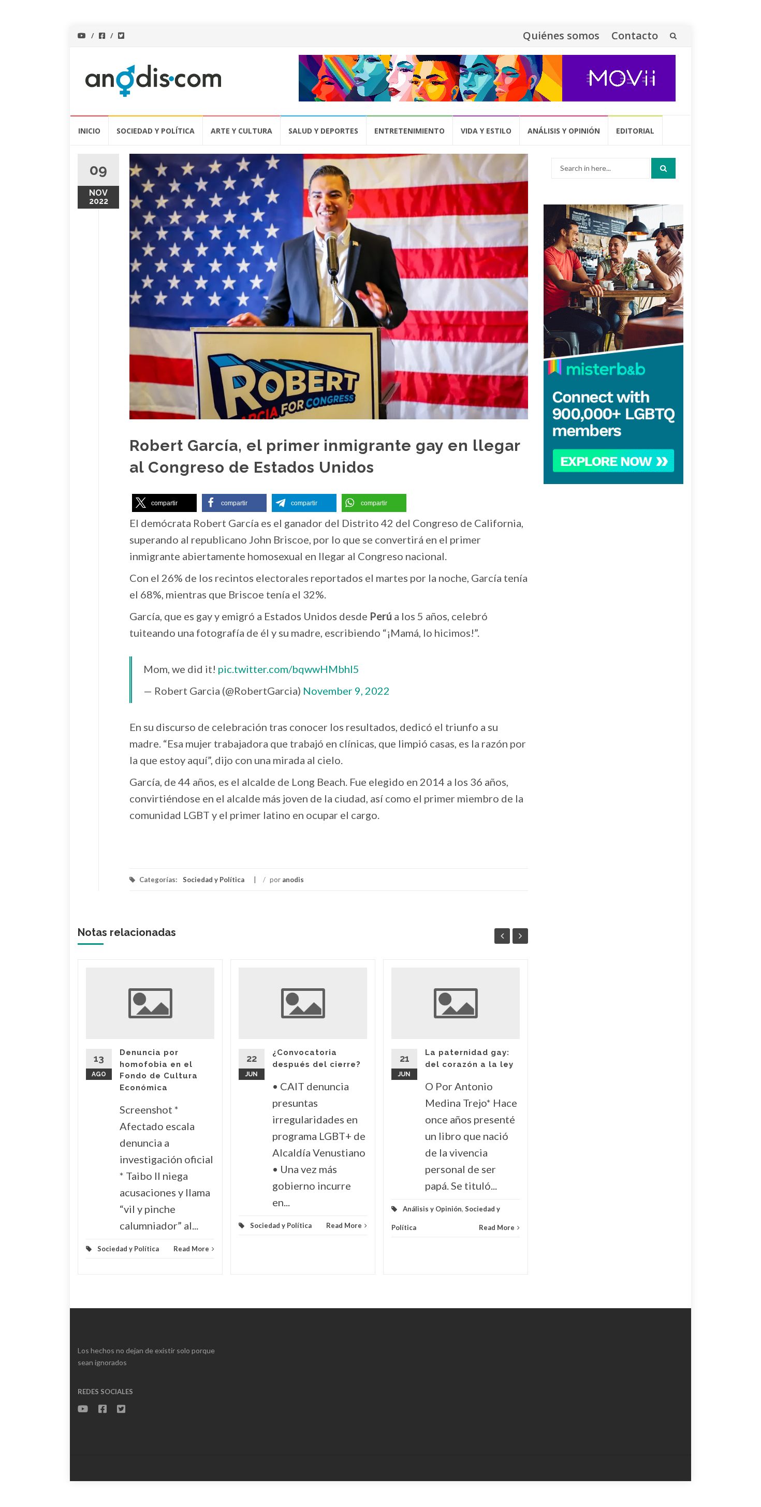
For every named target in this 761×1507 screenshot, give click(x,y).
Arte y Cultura (241, 131)
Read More (191, 1249)
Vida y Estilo (486, 131)
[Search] (663, 168)
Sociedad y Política (155, 131)
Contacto (634, 35)
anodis (293, 879)
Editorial (635, 131)
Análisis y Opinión (564, 131)
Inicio (89, 131)
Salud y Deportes (323, 131)
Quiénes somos (561, 35)
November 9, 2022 (346, 690)
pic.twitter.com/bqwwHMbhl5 (288, 669)
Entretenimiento (409, 131)
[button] (164, 503)
